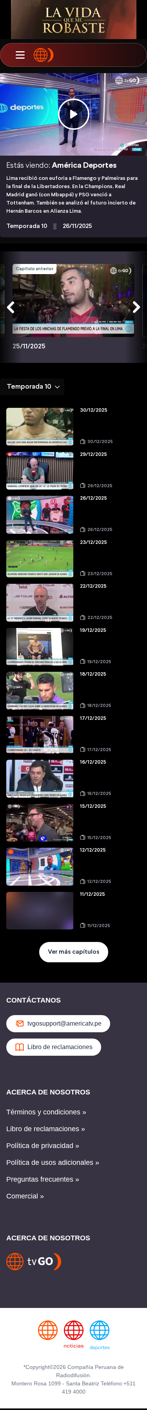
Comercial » (25, 1196)
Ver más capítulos (74, 952)
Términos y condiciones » (46, 1112)
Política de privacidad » (42, 1146)
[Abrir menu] (20, 55)
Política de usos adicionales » (52, 1162)
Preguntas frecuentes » (42, 1179)
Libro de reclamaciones (60, 1047)
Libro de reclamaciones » (45, 1129)
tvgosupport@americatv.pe (64, 1023)
